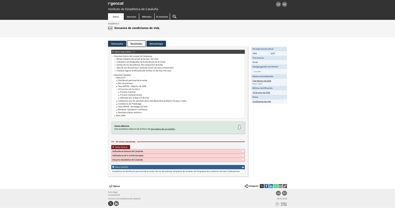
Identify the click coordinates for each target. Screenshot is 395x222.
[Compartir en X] (262, 186)
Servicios (131, 16)
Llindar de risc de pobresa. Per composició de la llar (139, 64)
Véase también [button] (121, 167)
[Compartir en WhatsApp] (276, 186)
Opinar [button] (116, 186)
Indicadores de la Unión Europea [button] (127, 155)
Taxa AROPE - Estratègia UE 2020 (133, 106)
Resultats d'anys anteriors (130, 112)
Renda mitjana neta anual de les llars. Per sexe (137, 59)
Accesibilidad (114, 194)
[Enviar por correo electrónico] (280, 186)
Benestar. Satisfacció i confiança (132, 109)
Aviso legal (113, 192)
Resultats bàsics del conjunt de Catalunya (133, 56)
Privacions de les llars (129, 89)
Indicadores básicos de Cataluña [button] (127, 151)
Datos (116, 16)
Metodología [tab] (156, 43)
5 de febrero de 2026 (261, 80)
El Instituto (162, 16)
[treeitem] (177, 63)
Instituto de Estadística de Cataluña (133, 9)
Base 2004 (120, 115)
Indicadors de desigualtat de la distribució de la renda (140, 61)
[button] (285, 186)
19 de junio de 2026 (261, 92)
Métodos (147, 16)
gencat (144, 4)
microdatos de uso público (163, 128)
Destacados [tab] (117, 43)
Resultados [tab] (136, 43)
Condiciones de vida (261, 101)
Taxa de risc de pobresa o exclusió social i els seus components (145, 67)
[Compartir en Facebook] (266, 186)
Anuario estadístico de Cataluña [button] (127, 159)
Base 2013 (120, 77)
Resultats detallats (122, 75)
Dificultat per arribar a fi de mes (134, 97)
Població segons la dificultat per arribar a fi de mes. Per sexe (143, 70)
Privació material (127, 91)
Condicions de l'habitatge (129, 103)
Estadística (113, 23)
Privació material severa (131, 94)
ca (278, 4)
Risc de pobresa (125, 83)
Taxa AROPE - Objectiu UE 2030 (132, 86)
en (284, 4)
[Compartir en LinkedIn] (271, 186)
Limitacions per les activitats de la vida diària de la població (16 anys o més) (152, 100)
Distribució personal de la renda (132, 80)
